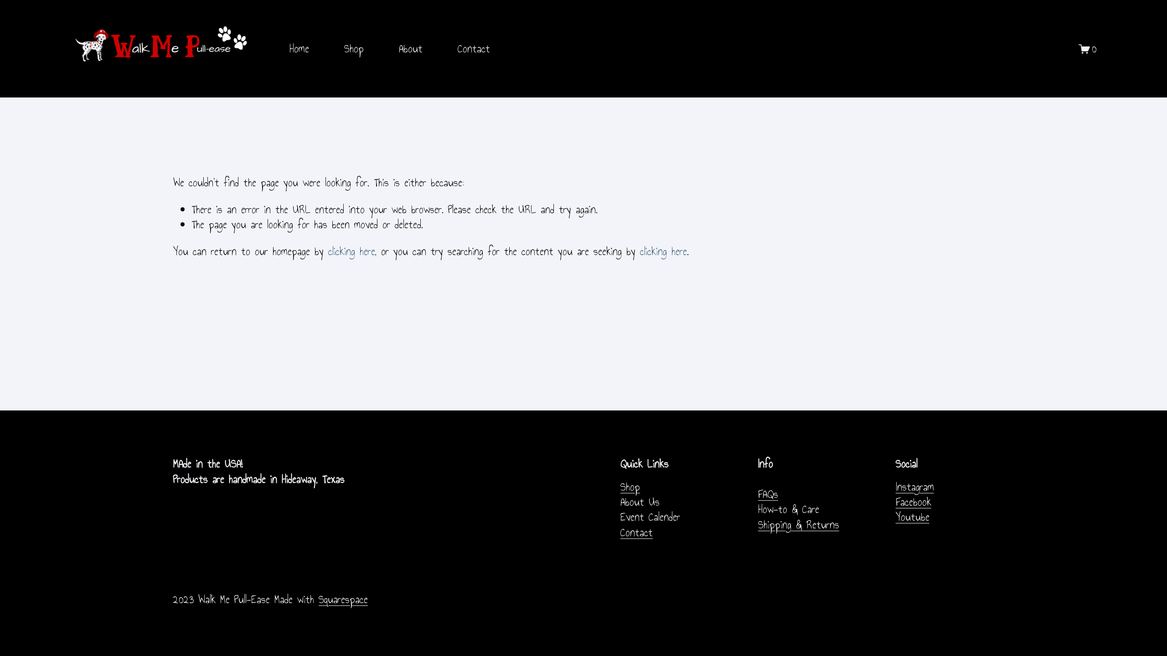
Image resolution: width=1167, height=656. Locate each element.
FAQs (768, 494)
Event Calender (650, 517)
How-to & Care (788, 509)
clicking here (351, 251)
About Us (640, 502)
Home (299, 49)
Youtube (912, 517)
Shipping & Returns (798, 525)
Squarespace (343, 599)
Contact (474, 49)
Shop (354, 49)
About (411, 49)
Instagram (915, 487)
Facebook (913, 502)
